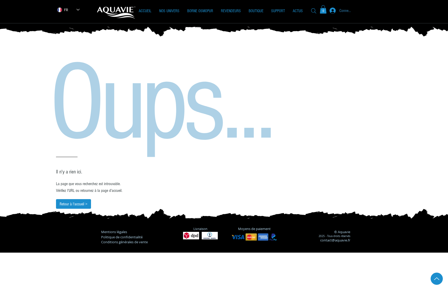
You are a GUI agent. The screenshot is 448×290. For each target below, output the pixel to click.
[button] (169, 11)
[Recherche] (313, 11)
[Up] (437, 279)
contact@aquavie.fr (335, 240)
